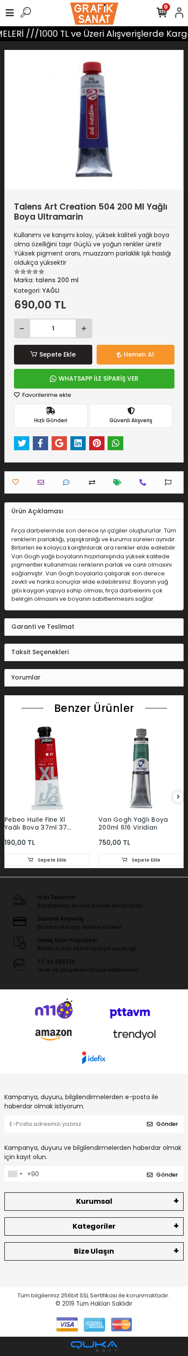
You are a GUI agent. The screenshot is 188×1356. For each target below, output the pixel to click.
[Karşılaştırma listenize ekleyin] (94, 482)
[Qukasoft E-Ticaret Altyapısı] (94, 1346)
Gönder (167, 1124)
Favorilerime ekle (46, 395)
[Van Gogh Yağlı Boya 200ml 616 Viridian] (141, 768)
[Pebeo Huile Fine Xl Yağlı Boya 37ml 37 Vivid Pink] (47, 768)
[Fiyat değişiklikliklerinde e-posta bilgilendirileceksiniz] (119, 482)
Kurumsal (94, 1201)
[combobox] (15, 1174)
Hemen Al (139, 354)
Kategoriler (94, 1226)
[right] (178, 797)
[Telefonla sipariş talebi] (145, 482)
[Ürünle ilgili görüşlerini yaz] (68, 482)
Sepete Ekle (57, 354)
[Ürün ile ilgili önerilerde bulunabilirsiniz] (170, 482)
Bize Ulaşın (94, 1251)
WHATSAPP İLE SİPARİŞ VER (99, 378)
